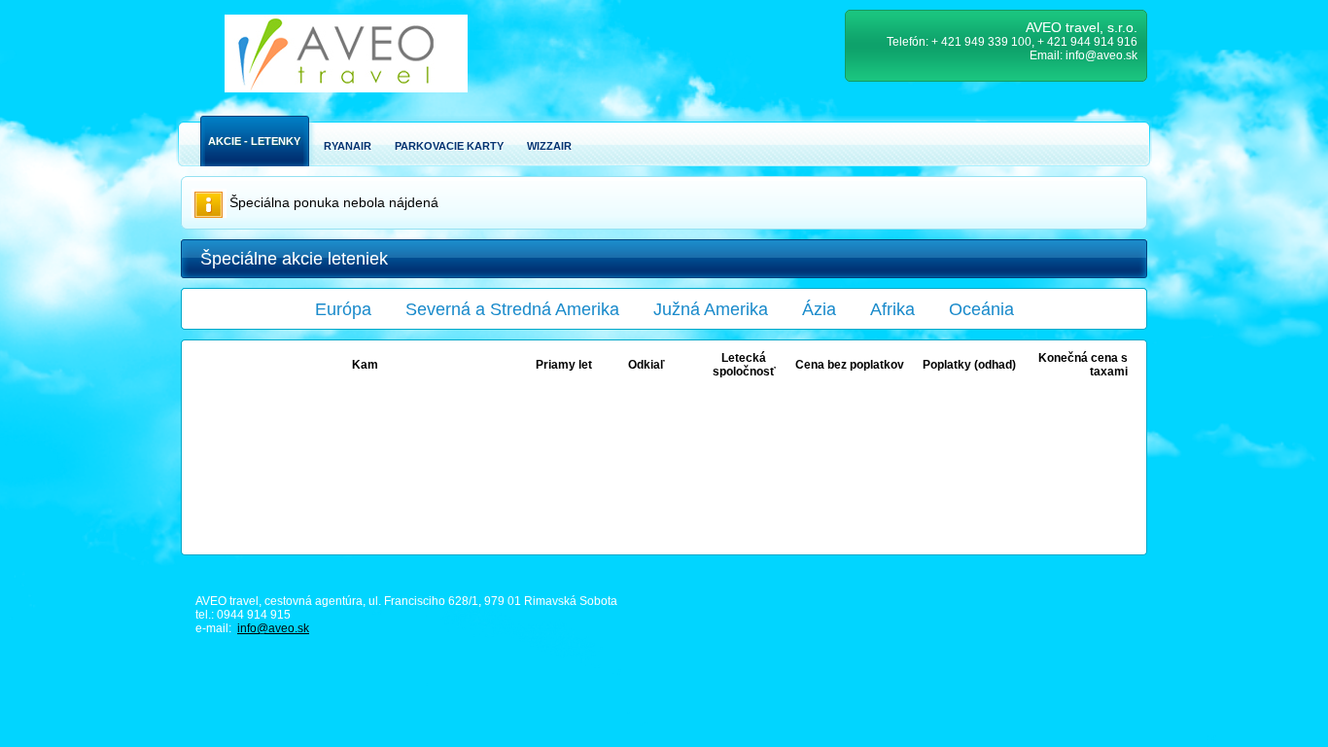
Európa (343, 309)
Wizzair (549, 146)
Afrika (892, 309)
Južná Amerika (710, 309)
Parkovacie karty (449, 146)
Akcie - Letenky (254, 141)
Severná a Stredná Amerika (512, 309)
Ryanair (347, 146)
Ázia (819, 309)
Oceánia (981, 309)
